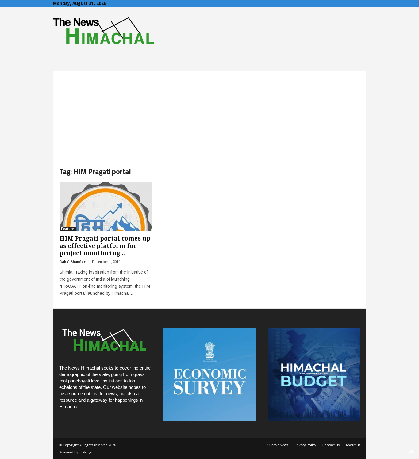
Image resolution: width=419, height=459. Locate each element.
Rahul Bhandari (73, 262)
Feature (67, 228)
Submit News (277, 444)
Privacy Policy (305, 444)
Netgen (88, 452)
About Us (353, 444)
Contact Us (331, 444)
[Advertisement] (209, 114)
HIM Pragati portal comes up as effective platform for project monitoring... (105, 246)
